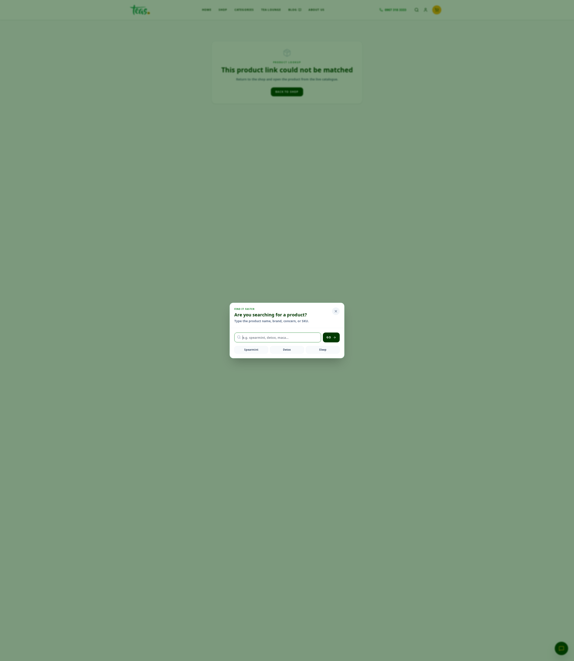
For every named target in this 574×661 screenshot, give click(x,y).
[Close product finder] (336, 311)
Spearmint (251, 350)
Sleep (322, 350)
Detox (287, 350)
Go (328, 337)
